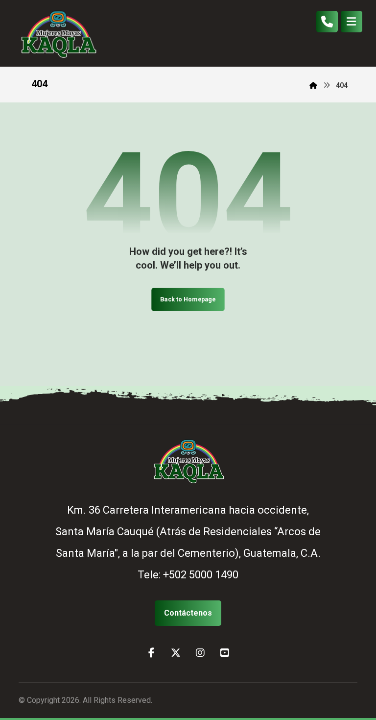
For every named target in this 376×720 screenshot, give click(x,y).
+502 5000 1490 (200, 575)
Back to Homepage (187, 299)
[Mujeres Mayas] (58, 33)
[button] (351, 21)
